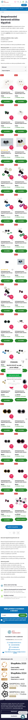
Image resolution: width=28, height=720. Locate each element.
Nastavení (14, 711)
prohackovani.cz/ (15, 649)
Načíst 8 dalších (13, 527)
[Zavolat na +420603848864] (18, 2)
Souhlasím (14, 716)
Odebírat (22, 615)
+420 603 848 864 (15, 645)
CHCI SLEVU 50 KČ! (14, 375)
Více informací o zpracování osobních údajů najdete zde (14, 620)
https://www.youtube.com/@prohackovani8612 (15, 652)
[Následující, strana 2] (14, 532)
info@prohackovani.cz (15, 642)
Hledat (24, 5)
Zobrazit (18, 399)
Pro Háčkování (15, 647)
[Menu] (26, 2)
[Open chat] (23, 717)
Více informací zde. (18, 708)
